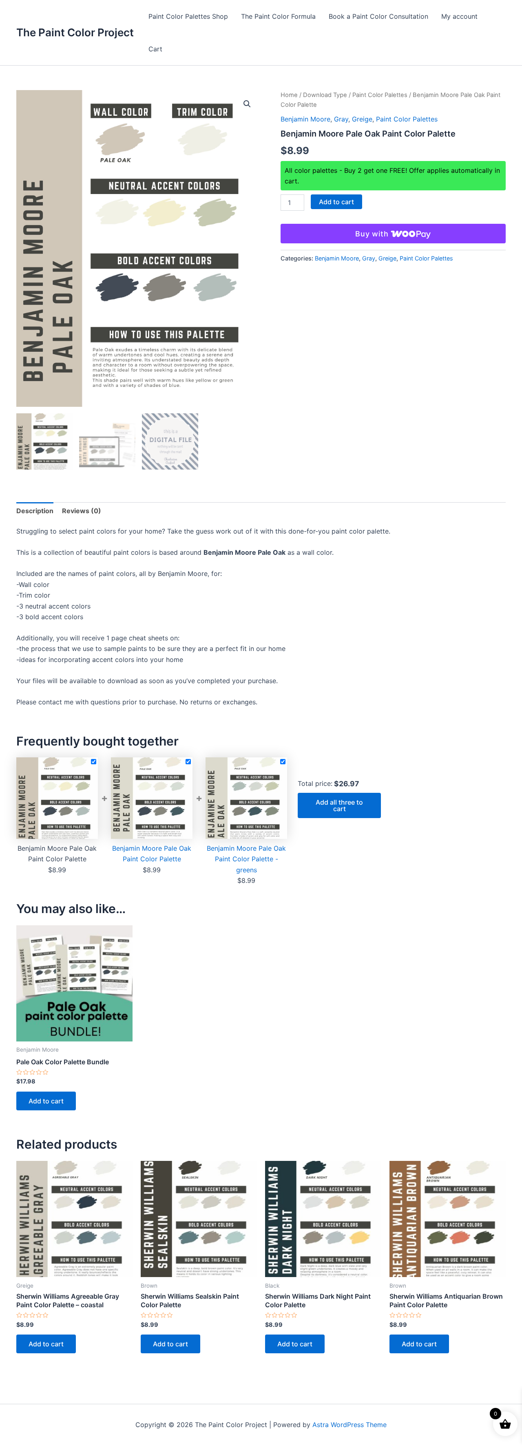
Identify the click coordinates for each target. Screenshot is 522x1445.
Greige (362, 119)
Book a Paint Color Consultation (378, 16)
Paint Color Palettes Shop (188, 16)
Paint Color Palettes (379, 95)
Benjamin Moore (305, 119)
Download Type (325, 95)
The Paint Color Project (75, 32)
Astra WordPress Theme (349, 1425)
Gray (341, 119)
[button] (247, 104)
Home (289, 95)
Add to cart (336, 202)
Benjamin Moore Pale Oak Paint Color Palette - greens (246, 859)
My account (459, 16)
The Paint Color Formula (278, 16)
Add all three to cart (339, 805)
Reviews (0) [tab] (81, 511)
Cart (155, 49)
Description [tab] (34, 511)
